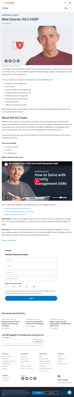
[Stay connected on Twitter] (10, 61)
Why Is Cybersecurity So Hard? (15, 215)
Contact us (5, 380)
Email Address (6, 337)
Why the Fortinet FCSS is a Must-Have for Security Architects (11, 324)
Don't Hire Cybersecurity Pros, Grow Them (19, 211)
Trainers (4, 368)
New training (6, 363)
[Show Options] (55, 279)
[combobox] (31, 279)
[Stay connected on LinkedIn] (18, 61)
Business (23, 356)
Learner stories (43, 359)
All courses (5, 359)
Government (24, 359)
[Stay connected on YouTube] (14, 61)
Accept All (38, 393)
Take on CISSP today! (9, 240)
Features (5, 366)
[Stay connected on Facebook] (6, 61)
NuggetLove (61, 359)
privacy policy (23, 345)
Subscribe (38, 341)
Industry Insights (26, 366)
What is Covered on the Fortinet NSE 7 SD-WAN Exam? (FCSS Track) (60, 324)
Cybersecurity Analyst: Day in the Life (17, 208)
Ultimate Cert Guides (45, 368)
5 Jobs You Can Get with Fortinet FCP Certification (35, 323)
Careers (60, 361)
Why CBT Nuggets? (44, 361)
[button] (37, 8)
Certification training (8, 361)
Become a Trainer (63, 363)
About (59, 356)
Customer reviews (44, 363)
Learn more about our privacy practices (16, 395)
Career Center (43, 371)
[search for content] (65, 3)
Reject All (51, 393)
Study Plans (42, 366)
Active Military (25, 361)
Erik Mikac (7, 328)
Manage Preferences (65, 393)
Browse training (7, 356)
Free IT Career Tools (27, 368)
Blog (40, 356)
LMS (22, 363)
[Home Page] (6, 3)
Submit (31, 298)
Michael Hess (7, 23)
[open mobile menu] (70, 3)
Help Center (5, 378)
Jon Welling (31, 326)
